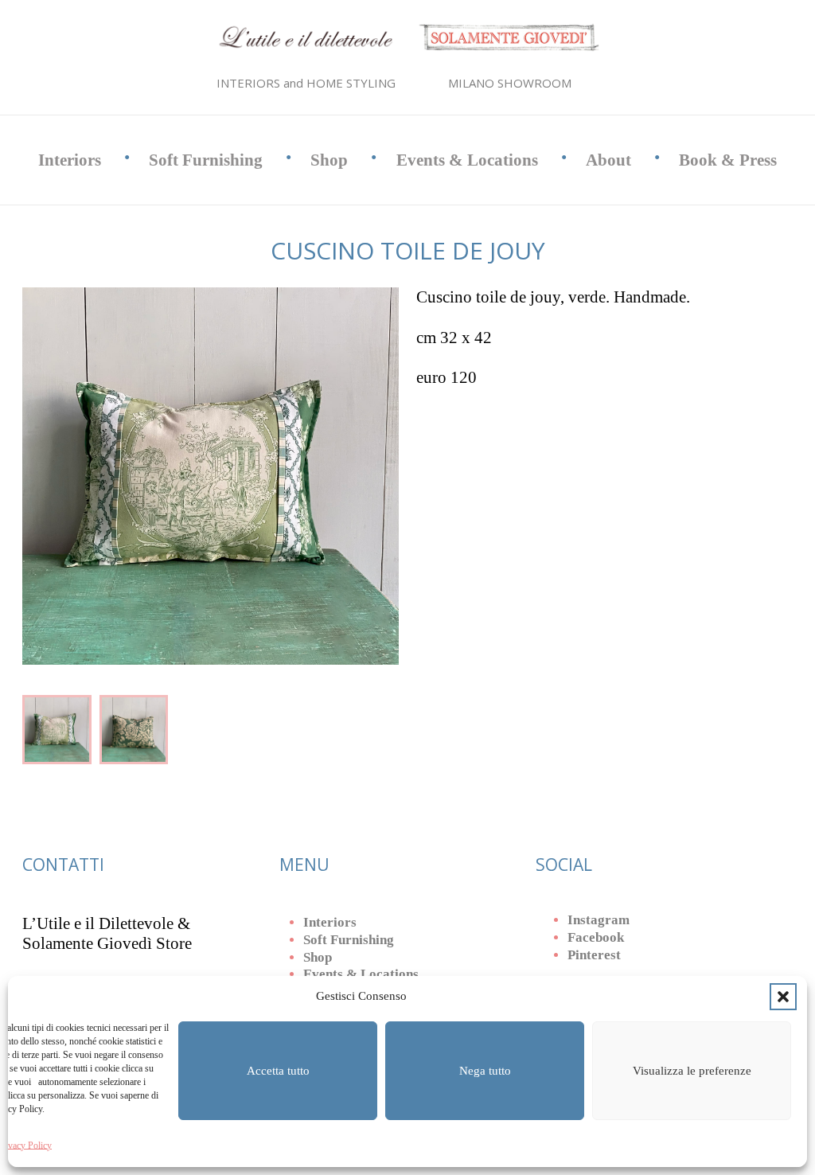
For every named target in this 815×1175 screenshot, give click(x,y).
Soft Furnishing (206, 160)
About (608, 160)
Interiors (69, 160)
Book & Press (728, 160)
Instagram (598, 919)
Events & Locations (467, 160)
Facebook (595, 937)
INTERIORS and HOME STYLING (306, 83)
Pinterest (594, 954)
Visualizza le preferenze (692, 1070)
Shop (329, 160)
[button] (783, 997)
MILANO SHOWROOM (509, 83)
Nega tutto (485, 1070)
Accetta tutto (278, 1070)
